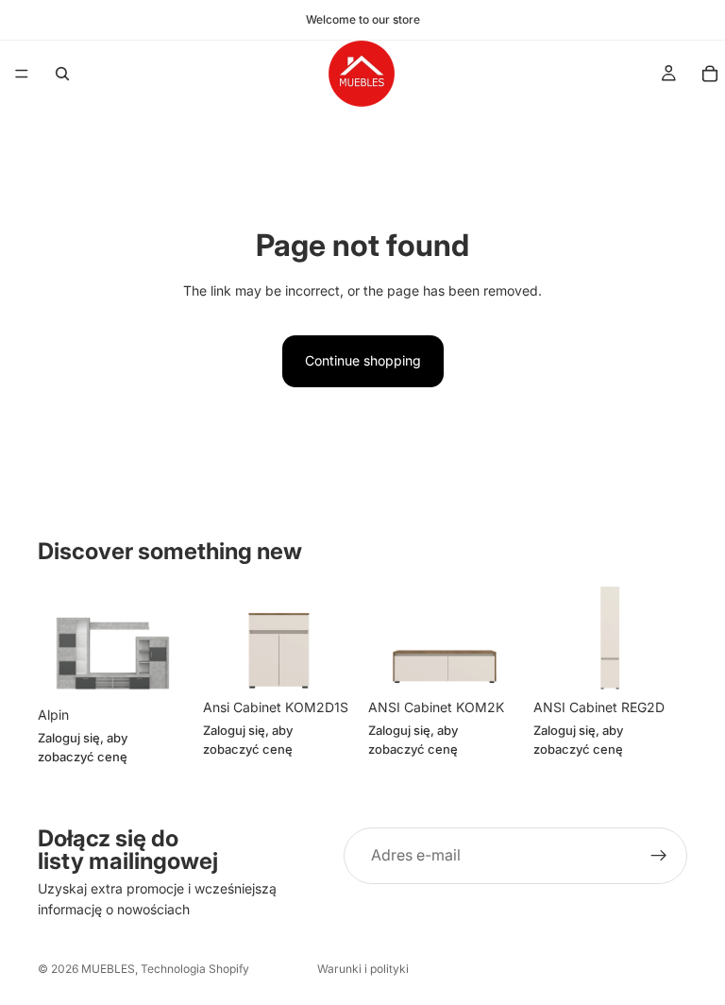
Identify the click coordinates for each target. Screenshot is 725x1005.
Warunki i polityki (363, 969)
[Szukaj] (62, 73)
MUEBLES (108, 969)
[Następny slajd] (171, 642)
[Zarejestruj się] (659, 856)
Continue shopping (363, 360)
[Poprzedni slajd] (58, 642)
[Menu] (21, 73)
